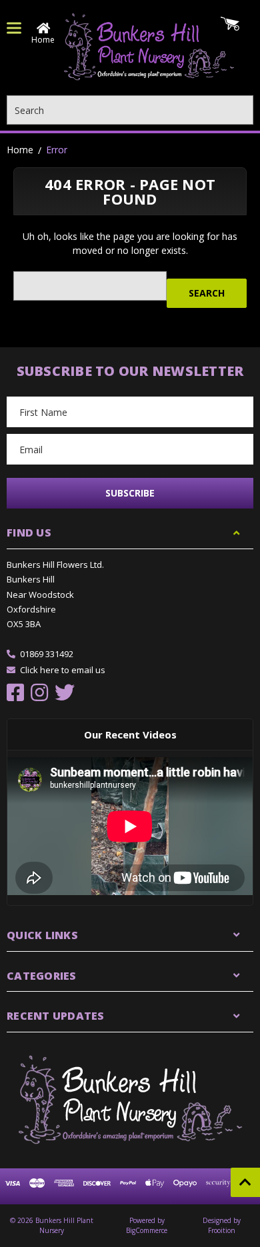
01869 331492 (46, 654)
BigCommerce (146, 1230)
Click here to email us (62, 670)
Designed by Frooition (222, 1225)
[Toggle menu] (14, 28)
